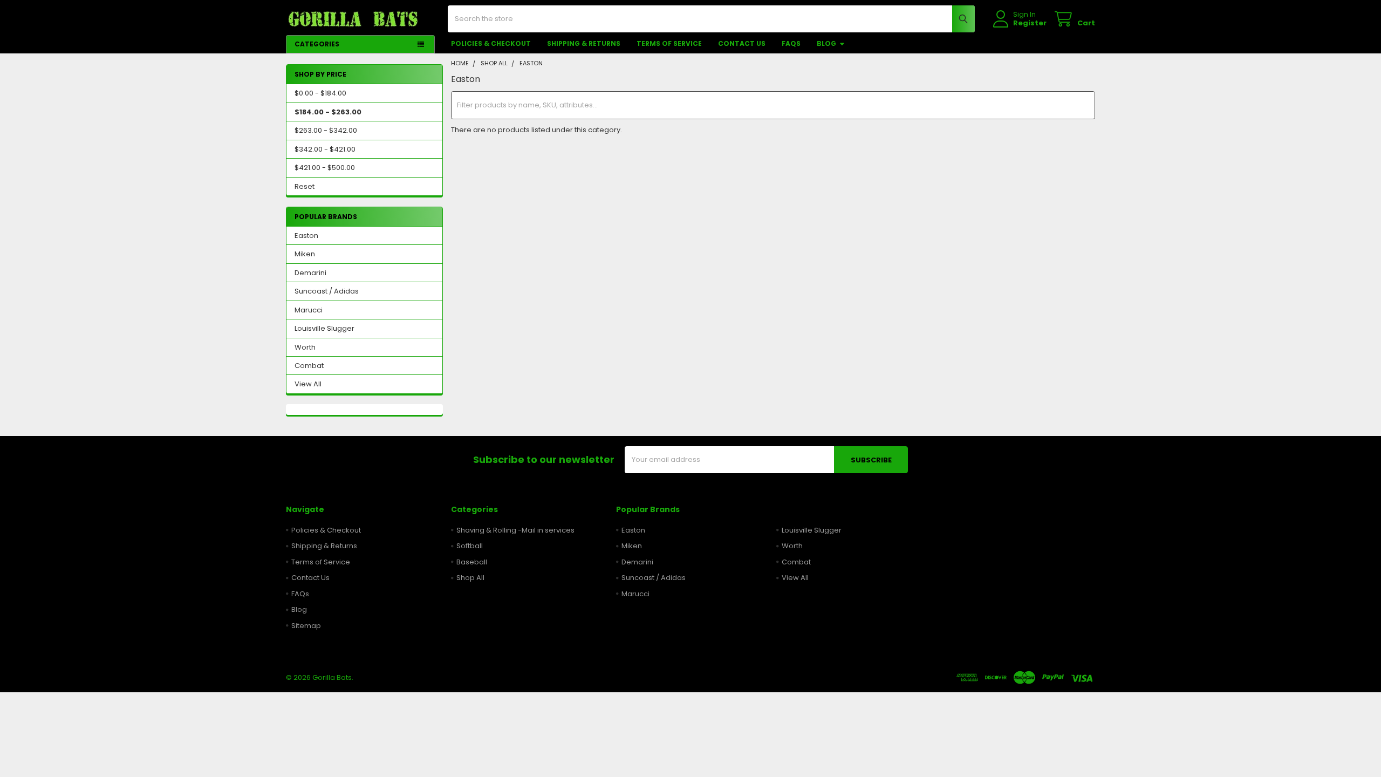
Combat (309, 365)
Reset (305, 186)
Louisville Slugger (324, 328)
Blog (826, 43)
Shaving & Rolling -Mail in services (515, 530)
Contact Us (741, 43)
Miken (305, 254)
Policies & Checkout (491, 43)
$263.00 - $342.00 (326, 130)
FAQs (791, 43)
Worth (305, 347)
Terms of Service (669, 43)
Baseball (471, 562)
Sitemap (306, 626)
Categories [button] (317, 44)
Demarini (310, 273)
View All (308, 384)
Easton (306, 235)
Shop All (470, 577)
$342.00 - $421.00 (325, 149)
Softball (469, 546)
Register (1030, 23)
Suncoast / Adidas (327, 291)
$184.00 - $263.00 (328, 112)
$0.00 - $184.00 (320, 93)
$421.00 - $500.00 (325, 167)
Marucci (309, 310)
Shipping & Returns (583, 43)
